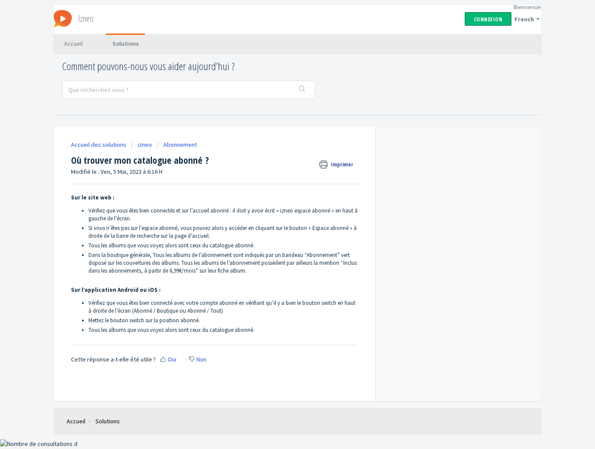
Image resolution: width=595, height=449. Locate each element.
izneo (145, 145)
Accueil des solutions (99, 145)
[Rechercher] (302, 89)
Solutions (125, 43)
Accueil (73, 43)
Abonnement (180, 145)
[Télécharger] (281, 109)
